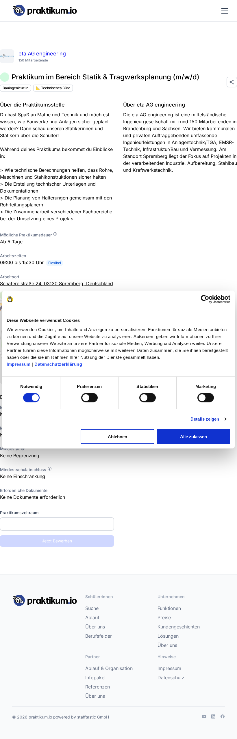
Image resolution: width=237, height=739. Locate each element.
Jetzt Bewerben (57, 540)
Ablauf (92, 617)
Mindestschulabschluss (23, 469)
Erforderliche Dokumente (23, 490)
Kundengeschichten (179, 627)
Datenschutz (171, 677)
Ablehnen (117, 436)
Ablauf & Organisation (109, 668)
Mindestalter (12, 448)
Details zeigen (204, 419)
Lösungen (168, 636)
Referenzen (97, 687)
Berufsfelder (98, 636)
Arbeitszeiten (13, 255)
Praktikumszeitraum (19, 512)
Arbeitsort (9, 276)
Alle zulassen (193, 436)
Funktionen (169, 608)
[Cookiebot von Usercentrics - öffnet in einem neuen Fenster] (205, 299)
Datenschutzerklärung (58, 363)
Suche (92, 608)
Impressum (19, 363)
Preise (164, 617)
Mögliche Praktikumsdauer (26, 234)
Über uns (95, 627)
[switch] (89, 397)
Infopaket (95, 677)
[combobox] (57, 524)
